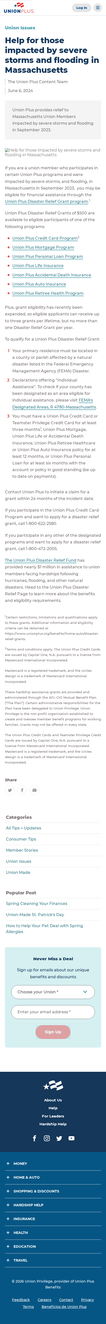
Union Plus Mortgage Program (43, 247)
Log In (81, 8)
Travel (20, 1260)
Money (20, 1163)
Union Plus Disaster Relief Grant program (46, 201)
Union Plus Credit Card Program (45, 238)
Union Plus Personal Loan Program (47, 256)
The (9, 560)
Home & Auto (27, 1177)
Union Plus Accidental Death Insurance (51, 275)
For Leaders (53, 1116)
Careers (44, 1300)
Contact (66, 1300)
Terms (28, 1307)
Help (53, 1108)
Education (25, 1246)
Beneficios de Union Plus (64, 1307)
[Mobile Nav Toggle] (97, 7)
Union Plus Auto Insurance (39, 284)
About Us (53, 1100)
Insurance (24, 1219)
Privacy (87, 1300)
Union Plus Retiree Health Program (48, 293)
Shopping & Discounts (36, 1191)
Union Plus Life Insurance (38, 265)
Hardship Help (53, 1124)
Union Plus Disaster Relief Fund (44, 560)
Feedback (21, 1300)
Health (21, 1232)
